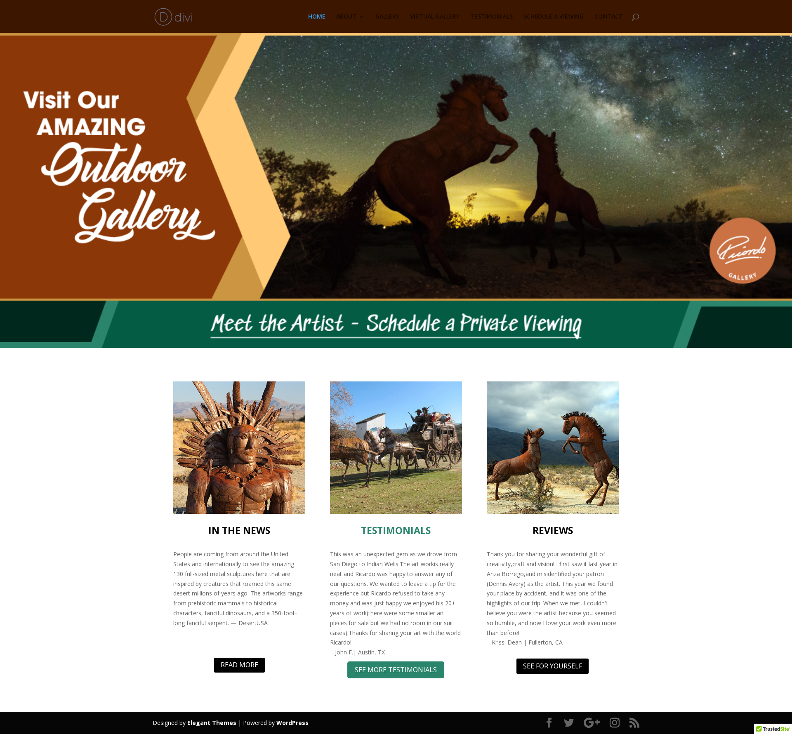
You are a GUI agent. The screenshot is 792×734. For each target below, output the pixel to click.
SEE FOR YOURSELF (552, 665)
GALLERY (387, 17)
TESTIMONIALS (491, 17)
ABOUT (346, 17)
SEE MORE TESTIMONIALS (396, 669)
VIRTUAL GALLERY (435, 17)
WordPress (292, 723)
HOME (316, 17)
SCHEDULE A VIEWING (553, 17)
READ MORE (239, 664)
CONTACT (608, 17)
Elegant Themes (211, 723)
